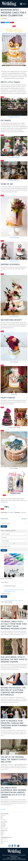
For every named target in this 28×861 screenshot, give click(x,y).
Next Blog (24, 518)
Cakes (2, 817)
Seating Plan (3, 831)
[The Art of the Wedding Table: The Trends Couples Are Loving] (14, 747)
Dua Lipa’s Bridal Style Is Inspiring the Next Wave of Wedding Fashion (14, 659)
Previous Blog (5, 518)
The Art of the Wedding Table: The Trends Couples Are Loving (13, 759)
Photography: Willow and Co (14, 180)
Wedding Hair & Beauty (4, 828)
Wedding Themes (3, 825)
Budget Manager (11, 589)
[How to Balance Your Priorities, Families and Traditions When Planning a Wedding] (14, 712)
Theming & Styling (4, 819)
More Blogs (3, 809)
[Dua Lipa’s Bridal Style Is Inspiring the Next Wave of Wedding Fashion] (14, 646)
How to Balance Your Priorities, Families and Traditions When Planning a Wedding (14, 724)
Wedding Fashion (3, 824)
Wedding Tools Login (4, 838)
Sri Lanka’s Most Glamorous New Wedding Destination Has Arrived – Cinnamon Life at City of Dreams (13, 792)
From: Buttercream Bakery (14, 260)
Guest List (18, 589)
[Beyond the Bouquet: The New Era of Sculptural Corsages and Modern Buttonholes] (14, 679)
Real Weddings (3, 815)
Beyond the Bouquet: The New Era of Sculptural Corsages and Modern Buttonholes (13, 691)
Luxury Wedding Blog (13, 859)
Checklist (6, 589)
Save (14, 26)
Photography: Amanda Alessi (14, 116)
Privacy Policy (13, 857)
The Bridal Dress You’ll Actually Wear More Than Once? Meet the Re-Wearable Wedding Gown (14, 625)
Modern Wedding (14, 851)
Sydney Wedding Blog (22, 859)
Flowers (2, 818)
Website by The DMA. (14, 856)
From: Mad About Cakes (14, 237)
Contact (2, 842)
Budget (2, 835)
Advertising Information (4, 841)
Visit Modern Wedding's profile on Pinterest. (13, 600)
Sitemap (2, 843)
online (6, 502)
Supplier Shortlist (11, 591)
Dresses (2, 816)
